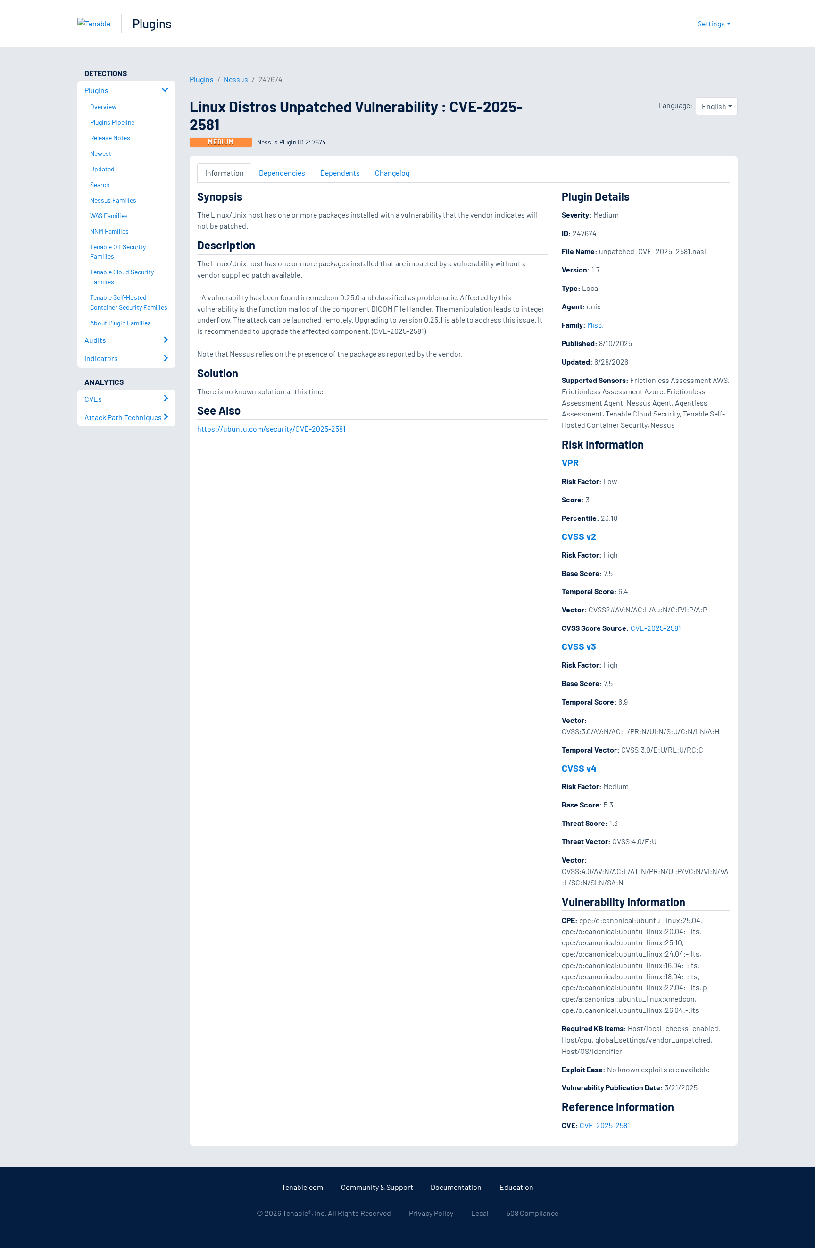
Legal (480, 1212)
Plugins (152, 23)
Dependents (340, 172)
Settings (711, 23)
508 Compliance (532, 1212)
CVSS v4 (579, 767)
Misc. (595, 324)
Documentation (456, 1186)
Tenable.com (302, 1186)
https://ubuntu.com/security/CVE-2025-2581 (271, 428)
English (714, 106)
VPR (570, 462)
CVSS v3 (579, 646)
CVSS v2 (579, 536)
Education (516, 1186)
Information (224, 172)
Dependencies (282, 172)
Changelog (392, 172)
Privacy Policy (431, 1212)
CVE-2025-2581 (656, 627)
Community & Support (377, 1186)
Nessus (236, 79)
